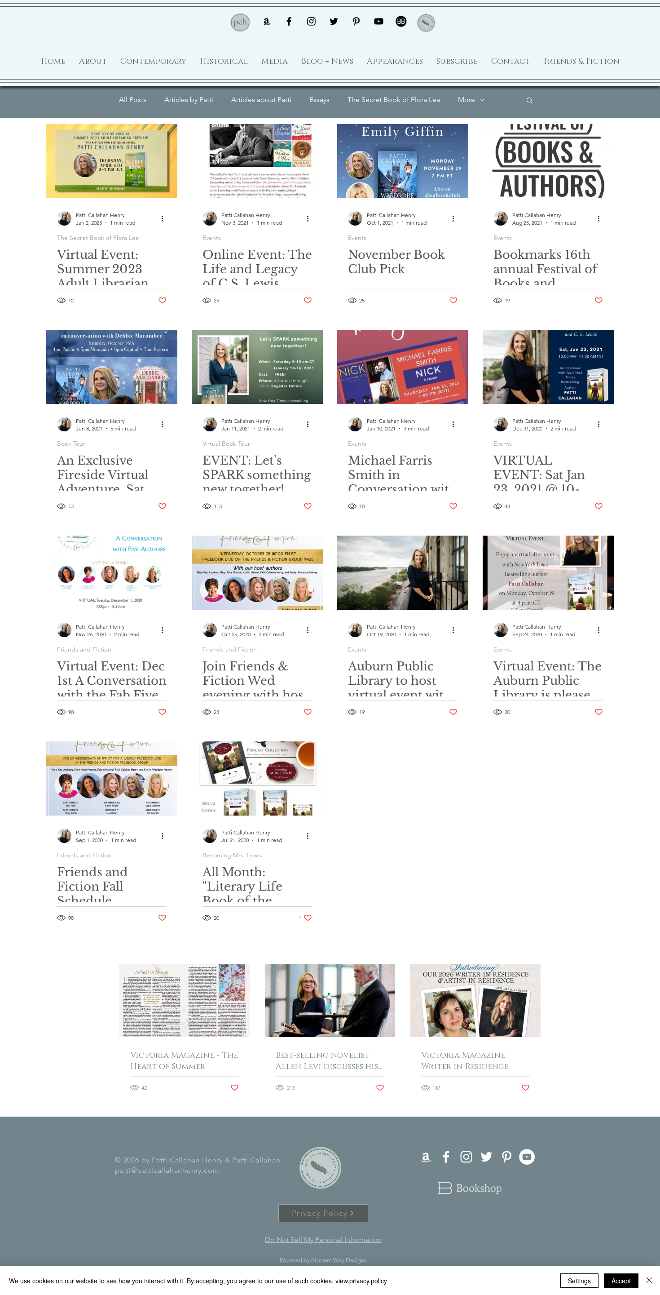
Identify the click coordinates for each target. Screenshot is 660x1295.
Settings (579, 1280)
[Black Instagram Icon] (311, 21)
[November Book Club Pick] (402, 161)
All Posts (132, 99)
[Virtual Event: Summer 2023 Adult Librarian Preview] (111, 161)
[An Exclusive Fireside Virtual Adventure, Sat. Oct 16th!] (111, 367)
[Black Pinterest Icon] (356, 21)
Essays (319, 99)
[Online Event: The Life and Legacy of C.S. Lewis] (257, 161)
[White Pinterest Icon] (507, 1157)
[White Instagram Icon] (466, 1157)
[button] (529, 101)
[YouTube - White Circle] (527, 1157)
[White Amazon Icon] (426, 1157)
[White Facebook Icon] (446, 1157)
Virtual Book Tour (226, 444)
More (466, 99)
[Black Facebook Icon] (289, 21)
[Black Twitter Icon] (333, 21)
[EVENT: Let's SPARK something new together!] (257, 367)
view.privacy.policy (361, 1280)
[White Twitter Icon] (486, 1157)
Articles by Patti (188, 99)
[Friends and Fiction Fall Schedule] (111, 778)
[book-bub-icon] (401, 21)
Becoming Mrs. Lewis (232, 855)
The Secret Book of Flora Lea (394, 99)
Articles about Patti (261, 99)
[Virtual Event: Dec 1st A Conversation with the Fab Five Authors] (111, 573)
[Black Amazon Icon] (266, 21)
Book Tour (71, 444)
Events (211, 238)
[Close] (649, 1280)
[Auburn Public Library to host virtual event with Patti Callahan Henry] (402, 573)
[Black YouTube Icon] (378, 21)
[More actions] (165, 218)
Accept (621, 1280)
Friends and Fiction (84, 649)
